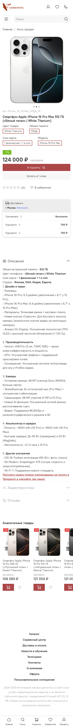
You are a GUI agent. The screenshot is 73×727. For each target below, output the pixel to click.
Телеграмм (34, 657)
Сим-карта (9, 138)
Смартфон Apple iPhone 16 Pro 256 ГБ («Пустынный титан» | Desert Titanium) (16, 565)
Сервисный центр (34, 639)
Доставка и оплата (34, 645)
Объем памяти (38, 126)
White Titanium (13, 131)
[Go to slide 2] (36, 106)
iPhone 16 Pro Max (50, 143)
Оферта (34, 674)
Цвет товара (10, 126)
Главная (7, 29)
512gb (34, 131)
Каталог (34, 634)
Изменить (22, 207)
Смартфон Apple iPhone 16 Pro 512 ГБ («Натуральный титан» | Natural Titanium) (47, 565)
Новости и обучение (34, 651)
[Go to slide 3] (39, 106)
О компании (34, 668)
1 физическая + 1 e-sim (17, 143)
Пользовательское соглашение (34, 679)
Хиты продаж (25, 29)
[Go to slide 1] (34, 106)
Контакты (34, 662)
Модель (43, 138)
